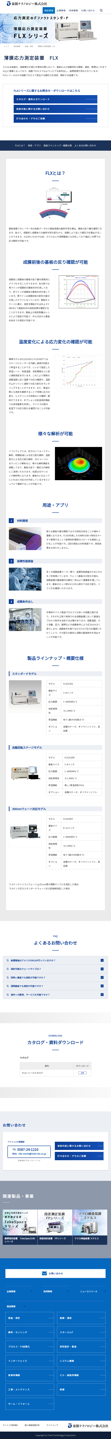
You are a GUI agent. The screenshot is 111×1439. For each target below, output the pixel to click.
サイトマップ (52, 1425)
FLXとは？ (20, 145)
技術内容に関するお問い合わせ (33, 108)
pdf (82, 1073)
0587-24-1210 (27, 1149)
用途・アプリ (34, 145)
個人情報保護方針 (32, 1425)
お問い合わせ (88, 10)
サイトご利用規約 (10, 1425)
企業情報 (61, 10)
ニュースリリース (88, 1291)
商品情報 (48, 10)
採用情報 (73, 10)
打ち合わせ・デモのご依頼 (30, 118)
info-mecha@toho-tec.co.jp (32, 1153)
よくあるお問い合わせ (85, 145)
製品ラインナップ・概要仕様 (58, 145)
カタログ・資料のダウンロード (33, 99)
